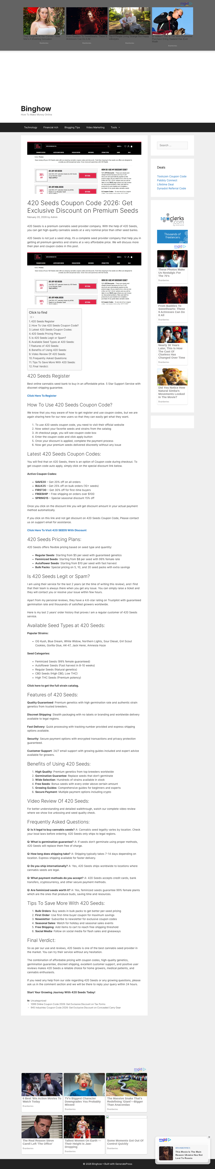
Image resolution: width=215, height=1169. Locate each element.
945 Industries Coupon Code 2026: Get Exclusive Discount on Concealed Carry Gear (76, 1007)
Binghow (36, 108)
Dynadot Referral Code (171, 188)
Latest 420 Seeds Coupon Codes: (52, 329)
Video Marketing (95, 127)
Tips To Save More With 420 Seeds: (53, 362)
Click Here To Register (42, 395)
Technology (30, 127)
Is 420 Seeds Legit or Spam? (49, 337)
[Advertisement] (107, 74)
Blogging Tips (72, 127)
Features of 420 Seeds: (45, 345)
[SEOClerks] (172, 242)
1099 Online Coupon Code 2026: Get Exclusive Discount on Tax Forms (68, 1004)
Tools (114, 127)
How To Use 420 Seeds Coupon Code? (55, 325)
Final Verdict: (40, 366)
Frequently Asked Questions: (50, 358)
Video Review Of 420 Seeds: (49, 354)
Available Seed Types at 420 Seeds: (52, 341)
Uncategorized (38, 1000)
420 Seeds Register (42, 321)
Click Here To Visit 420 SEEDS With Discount (57, 530)
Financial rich (50, 127)
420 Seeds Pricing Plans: (46, 333)
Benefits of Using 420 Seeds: (49, 350)
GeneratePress (123, 1163)
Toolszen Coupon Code (172, 176)
